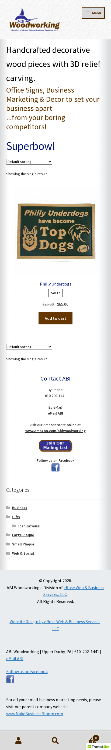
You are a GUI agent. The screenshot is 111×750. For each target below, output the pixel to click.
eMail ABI (55, 413)
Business (19, 507)
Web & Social (23, 553)
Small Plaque (23, 544)
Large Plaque (23, 534)
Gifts (16, 516)
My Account (18, 741)
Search (55, 741)
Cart (85, 736)
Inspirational (29, 526)
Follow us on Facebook (55, 460)
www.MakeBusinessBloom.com (34, 713)
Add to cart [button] (55, 318)
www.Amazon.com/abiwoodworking (55, 430)
